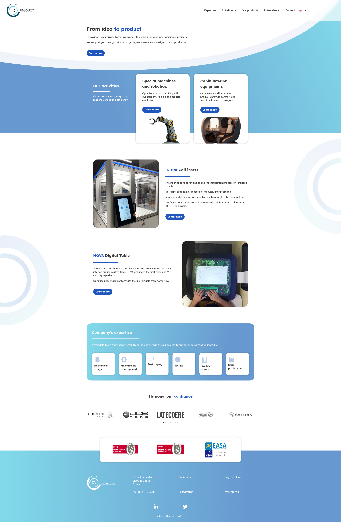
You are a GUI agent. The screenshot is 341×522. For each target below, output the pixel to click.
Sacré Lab (180, 516)
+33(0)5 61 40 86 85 (144, 491)
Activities (227, 10)
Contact (290, 10)
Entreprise (270, 10)
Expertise (210, 10)
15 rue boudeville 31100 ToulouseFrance (142, 481)
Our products (250, 10)
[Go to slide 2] (163, 422)
